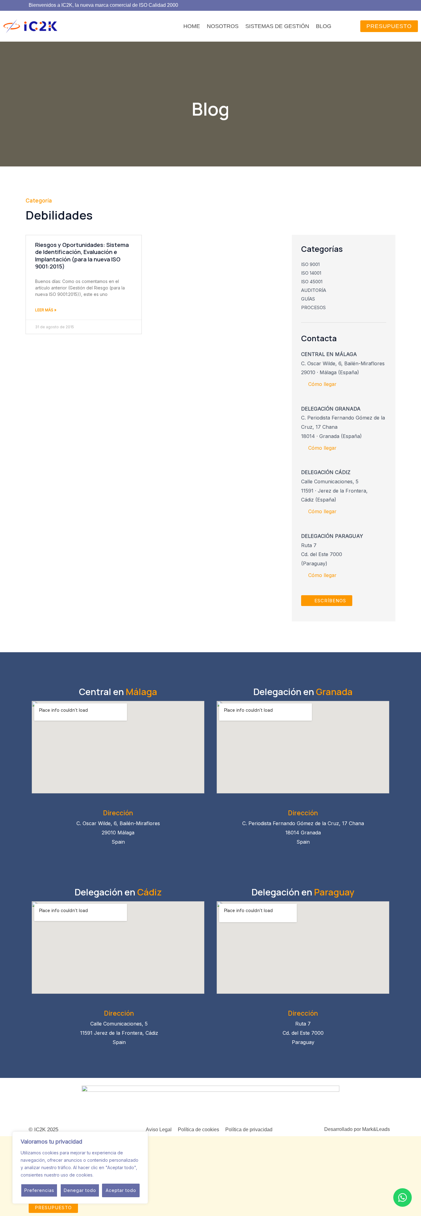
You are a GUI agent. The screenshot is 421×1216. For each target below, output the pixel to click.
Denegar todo (80, 1190)
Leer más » (45, 310)
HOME (191, 26)
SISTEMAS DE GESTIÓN (277, 26)
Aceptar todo (121, 1190)
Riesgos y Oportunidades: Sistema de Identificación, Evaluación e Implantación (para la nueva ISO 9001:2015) (82, 255)
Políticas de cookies (115, 1174)
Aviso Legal (159, 1129)
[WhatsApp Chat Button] (402, 1197)
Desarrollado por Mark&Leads (357, 1129)
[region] (80, 1168)
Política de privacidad (248, 1129)
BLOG (323, 26)
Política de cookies (198, 1129)
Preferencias (39, 1190)
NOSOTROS (223, 26)
